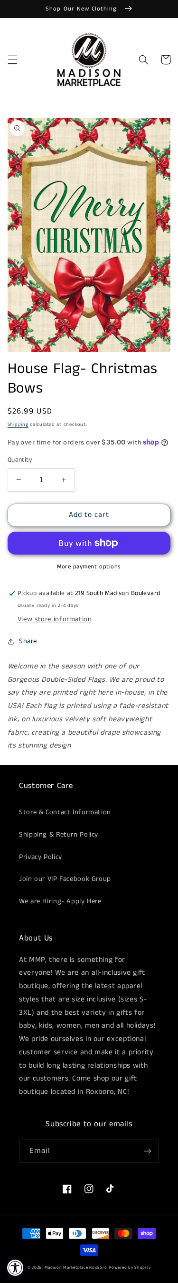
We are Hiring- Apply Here (60, 901)
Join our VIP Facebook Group (65, 879)
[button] (12, 60)
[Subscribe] (148, 1151)
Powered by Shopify (129, 1267)
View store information (55, 619)
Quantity (20, 460)
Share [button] (28, 641)
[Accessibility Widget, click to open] (15, 1267)
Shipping (18, 424)
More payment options (89, 567)
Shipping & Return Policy (58, 834)
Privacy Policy (40, 857)
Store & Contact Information (65, 812)
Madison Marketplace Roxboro (76, 1267)
